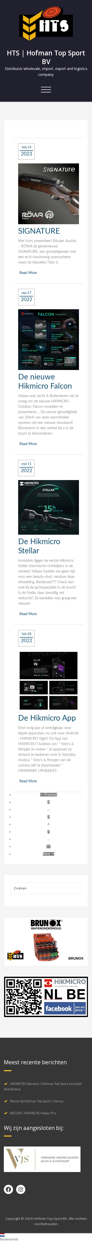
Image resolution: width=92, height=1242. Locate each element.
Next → (48, 854)
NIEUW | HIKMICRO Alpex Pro (33, 1113)
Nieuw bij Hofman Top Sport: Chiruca (36, 1101)
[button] (46, 1237)
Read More (28, 273)
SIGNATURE (39, 231)
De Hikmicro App (47, 718)
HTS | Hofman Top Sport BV (46, 57)
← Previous (48, 794)
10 (49, 846)
